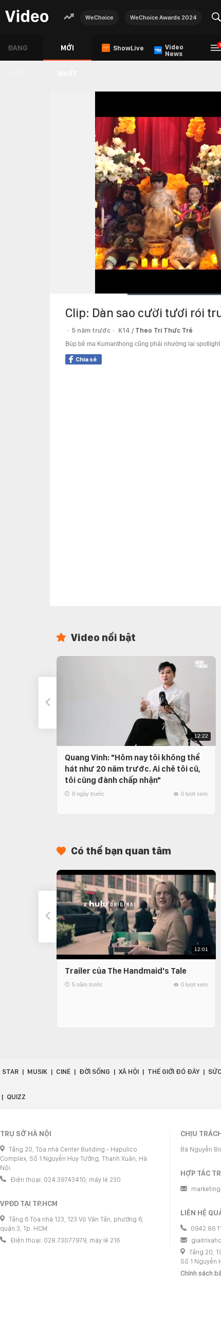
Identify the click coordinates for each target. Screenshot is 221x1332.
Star (10, 1071)
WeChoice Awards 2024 (163, 17)
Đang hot (18, 52)
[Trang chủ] (26, 17)
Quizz (16, 1097)
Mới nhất (67, 52)
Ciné (63, 1071)
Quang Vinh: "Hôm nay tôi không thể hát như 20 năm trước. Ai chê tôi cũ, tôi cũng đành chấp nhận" (132, 769)
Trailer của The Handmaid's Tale (126, 971)
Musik (37, 1071)
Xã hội (129, 1071)
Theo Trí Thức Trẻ (164, 330)
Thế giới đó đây (173, 1071)
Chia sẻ (86, 359)
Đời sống (94, 1071)
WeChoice (99, 17)
